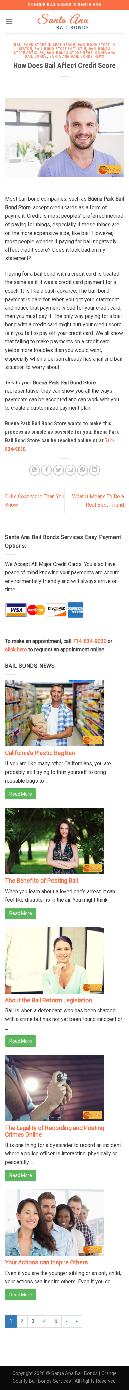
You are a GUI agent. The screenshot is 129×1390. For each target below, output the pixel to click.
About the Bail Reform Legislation (48, 1000)
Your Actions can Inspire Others (46, 1262)
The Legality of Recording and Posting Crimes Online (54, 1131)
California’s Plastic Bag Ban (40, 752)
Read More (20, 794)
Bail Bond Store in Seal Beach (44, 45)
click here (16, 649)
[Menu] (9, 21)
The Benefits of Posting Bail (41, 880)
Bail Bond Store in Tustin (60, 49)
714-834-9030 (90, 641)
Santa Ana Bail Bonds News (76, 56)
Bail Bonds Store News (70, 53)
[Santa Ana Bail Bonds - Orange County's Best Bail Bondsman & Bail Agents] (64, 21)
